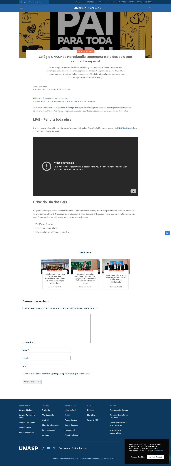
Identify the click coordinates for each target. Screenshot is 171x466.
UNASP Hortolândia (124, 128)
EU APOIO (122, 2)
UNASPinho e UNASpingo (64, 107)
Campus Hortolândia (27, 422)
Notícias (111, 2)
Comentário (28, 342)
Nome (26, 350)
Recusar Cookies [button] (138, 457)
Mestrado (46, 420)
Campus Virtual (25, 427)
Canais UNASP (92, 420)
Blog (77, 2)
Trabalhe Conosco (144, 2)
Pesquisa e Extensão (72, 435)
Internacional (70, 430)
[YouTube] (49, 448)
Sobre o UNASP (70, 410)
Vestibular (46, 435)
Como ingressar (89, 2)
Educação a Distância (50, 425)
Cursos (101, 2)
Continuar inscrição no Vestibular (119, 416)
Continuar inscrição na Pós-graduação (118, 424)
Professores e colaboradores (115, 432)
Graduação (46, 410)
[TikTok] (43, 448)
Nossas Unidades (71, 425)
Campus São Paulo (26, 410)
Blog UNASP (92, 415)
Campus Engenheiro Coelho (27, 416)
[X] (54, 448)
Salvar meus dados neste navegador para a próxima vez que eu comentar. (57, 373)
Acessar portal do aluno (119, 410)
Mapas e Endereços (26, 432)
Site (24, 366)
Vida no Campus (71, 420)
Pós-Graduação (48, 415)
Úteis (131, 2)
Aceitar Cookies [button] (155, 457)
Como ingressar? (48, 430)
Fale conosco (64, 448)
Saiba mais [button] (158, 450)
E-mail (26, 358)
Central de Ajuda (79, 448)
